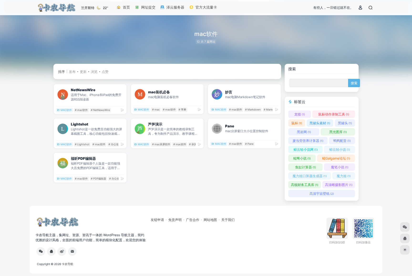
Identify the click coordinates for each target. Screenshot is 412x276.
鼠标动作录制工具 (333, 114)
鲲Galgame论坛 (336, 158)
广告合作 (192, 220)
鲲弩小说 (302, 158)
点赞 (105, 72)
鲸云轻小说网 (306, 149)
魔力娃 (344, 176)
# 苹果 (182, 109)
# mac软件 (81, 110)
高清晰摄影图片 (338, 185)
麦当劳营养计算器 (308, 141)
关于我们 (228, 220)
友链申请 (157, 220)
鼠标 (296, 123)
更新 (83, 72)
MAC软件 (66, 110)
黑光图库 (338, 132)
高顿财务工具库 (304, 185)
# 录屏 (193, 144)
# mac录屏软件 (161, 144)
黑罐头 (345, 123)
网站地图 (210, 220)
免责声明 (175, 220)
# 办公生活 (114, 144)
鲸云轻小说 (339, 149)
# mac (156, 109)
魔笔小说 (339, 167)
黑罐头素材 (319, 123)
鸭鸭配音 (342, 141)
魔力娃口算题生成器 (310, 176)
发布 (72, 72)
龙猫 (299, 114)
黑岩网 (304, 132)
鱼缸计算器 (305, 167)
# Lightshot (82, 144)
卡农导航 (67, 264)
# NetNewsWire (100, 110)
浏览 (94, 72)
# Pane (249, 144)
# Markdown (253, 109)
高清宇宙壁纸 (321, 193)
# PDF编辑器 (98, 178)
